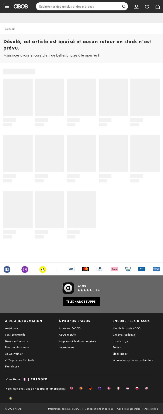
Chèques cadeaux (124, 334)
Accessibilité (151, 408)
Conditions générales (128, 408)
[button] (71, 388)
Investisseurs (66, 347)
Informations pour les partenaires (133, 360)
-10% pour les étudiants (19, 360)
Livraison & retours (16, 341)
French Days (120, 341)
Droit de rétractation (17, 347)
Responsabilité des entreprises (77, 341)
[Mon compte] (136, 6)
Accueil (10, 29)
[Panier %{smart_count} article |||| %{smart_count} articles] (157, 6)
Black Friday (120, 354)
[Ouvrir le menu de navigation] (7, 6)
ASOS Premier (14, 354)
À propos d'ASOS (69, 328)
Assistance (11, 328)
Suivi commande (15, 334)
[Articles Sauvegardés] (147, 6)
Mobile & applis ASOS (127, 328)
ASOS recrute (67, 334)
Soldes (117, 347)
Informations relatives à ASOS (64, 408)
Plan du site (12, 366)
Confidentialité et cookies (99, 408)
